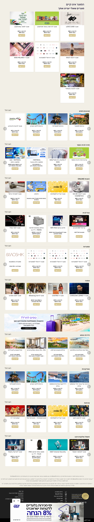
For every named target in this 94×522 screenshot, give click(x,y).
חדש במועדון (59, 491)
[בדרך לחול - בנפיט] (47, 322)
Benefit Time (59, 494)
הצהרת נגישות (19, 497)
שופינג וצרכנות (58, 496)
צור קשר (20, 491)
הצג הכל (8, 110)
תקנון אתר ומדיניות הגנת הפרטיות (16, 494)
